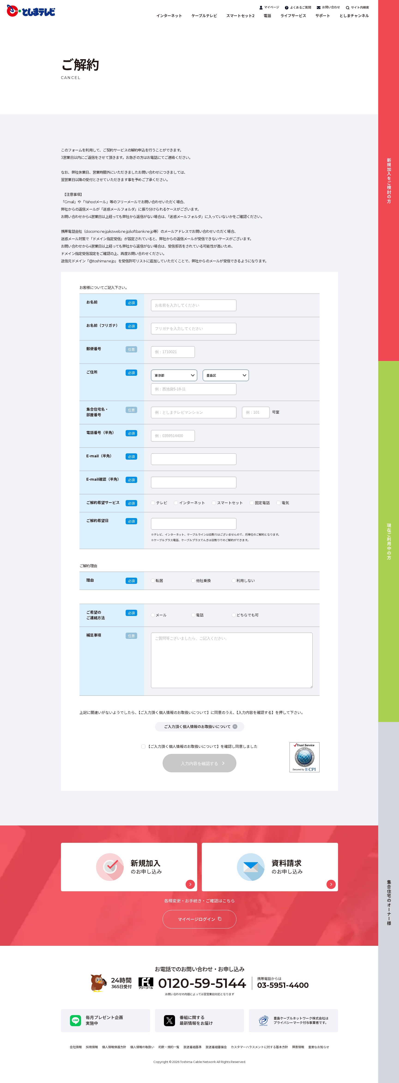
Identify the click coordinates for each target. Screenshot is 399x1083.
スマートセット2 (240, 16)
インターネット (169, 16)
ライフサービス (293, 16)
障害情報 (298, 1047)
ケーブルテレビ (204, 16)
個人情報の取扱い (142, 1047)
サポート (322, 16)
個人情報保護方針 (114, 1047)
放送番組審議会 (216, 1047)
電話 (267, 16)
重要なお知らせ (318, 1047)
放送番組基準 (193, 1047)
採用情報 (92, 1047)
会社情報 (76, 1047)
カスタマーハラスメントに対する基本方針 (259, 1047)
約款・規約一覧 (168, 1047)
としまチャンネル (354, 16)
